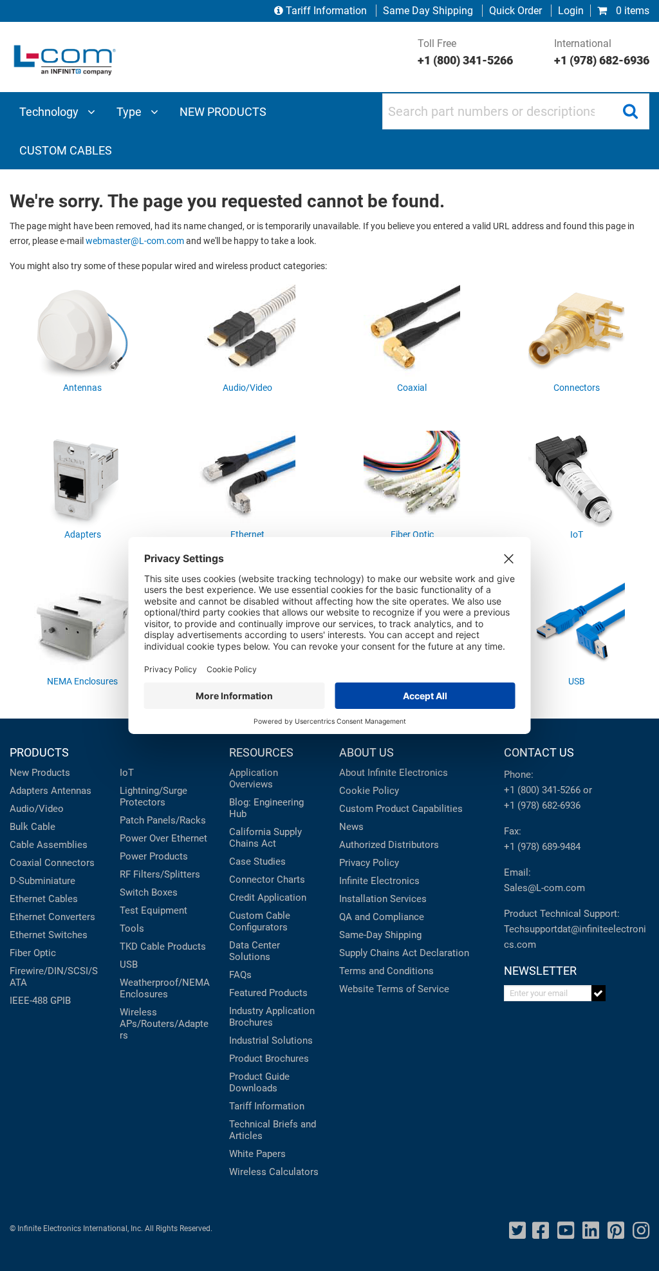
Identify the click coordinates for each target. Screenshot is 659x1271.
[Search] (630, 111)
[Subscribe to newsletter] (598, 993)
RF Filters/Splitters (160, 874)
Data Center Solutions (254, 951)
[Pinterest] (616, 1230)
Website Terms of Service (394, 989)
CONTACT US (539, 752)
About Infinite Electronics (393, 772)
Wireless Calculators (274, 1172)
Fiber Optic (33, 953)
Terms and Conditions (386, 971)
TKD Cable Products (163, 946)
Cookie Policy (369, 790)
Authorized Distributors (389, 845)
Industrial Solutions (271, 1040)
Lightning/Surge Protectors (153, 796)
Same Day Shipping (428, 11)
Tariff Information (326, 11)
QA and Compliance (381, 917)
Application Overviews (253, 778)
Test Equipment (153, 910)
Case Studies (257, 861)
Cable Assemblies (49, 845)
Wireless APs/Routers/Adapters (164, 1023)
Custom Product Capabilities (401, 808)
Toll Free (465, 52)
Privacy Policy (369, 863)
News (351, 827)
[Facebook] (540, 1230)
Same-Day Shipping (380, 935)
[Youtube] (565, 1230)
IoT (127, 772)
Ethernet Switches (49, 935)
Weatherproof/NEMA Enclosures (165, 988)
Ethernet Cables (44, 899)
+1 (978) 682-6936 (542, 805)
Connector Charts (267, 879)
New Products (40, 772)
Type (130, 111)
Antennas (71, 790)
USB (129, 964)
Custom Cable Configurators (259, 921)
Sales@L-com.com (544, 888)
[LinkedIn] (590, 1230)
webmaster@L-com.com (135, 241)
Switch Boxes (149, 892)
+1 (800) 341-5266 (542, 790)
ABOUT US (366, 752)
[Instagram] (641, 1230)
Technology (50, 111)
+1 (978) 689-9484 (542, 846)
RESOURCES (261, 752)
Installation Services (383, 899)
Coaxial (26, 863)
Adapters (29, 790)
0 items (631, 11)
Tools (132, 928)
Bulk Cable (32, 827)
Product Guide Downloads (259, 1082)
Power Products (154, 856)
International (601, 52)
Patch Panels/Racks (163, 820)
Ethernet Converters (52, 917)
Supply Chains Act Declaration (404, 953)
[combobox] (515, 111)
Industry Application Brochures (272, 1016)
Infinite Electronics (379, 881)
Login (571, 11)
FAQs (240, 975)
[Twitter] (517, 1230)
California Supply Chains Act (265, 837)
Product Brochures (269, 1058)
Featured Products (268, 993)
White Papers (257, 1154)
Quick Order (515, 11)
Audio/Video (37, 808)
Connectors (69, 863)
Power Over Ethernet (163, 838)
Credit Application (267, 897)
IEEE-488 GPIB (40, 1000)
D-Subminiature (42, 881)
